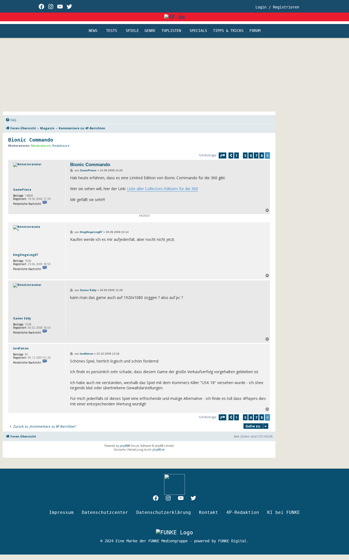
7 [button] (256, 155)
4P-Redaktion (242, 512)
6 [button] (251, 155)
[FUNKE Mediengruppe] (174, 532)
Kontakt (208, 512)
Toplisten (171, 31)
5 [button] (245, 155)
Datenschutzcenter (105, 512)
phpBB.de (158, 449)
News (93, 31)
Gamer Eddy (22, 318)
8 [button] (262, 155)
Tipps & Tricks (228, 31)
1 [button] (236, 155)
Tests (111, 31)
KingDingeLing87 (25, 254)
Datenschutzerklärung (163, 512)
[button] (222, 155)
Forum (254, 31)
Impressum (61, 512)
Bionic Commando (30, 140)
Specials (198, 31)
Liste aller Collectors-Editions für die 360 (162, 188)
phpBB (124, 446)
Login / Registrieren (277, 7)
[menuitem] (10, 120)
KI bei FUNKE (283, 512)
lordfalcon (21, 348)
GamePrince (22, 189)
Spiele (132, 31)
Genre (150, 31)
